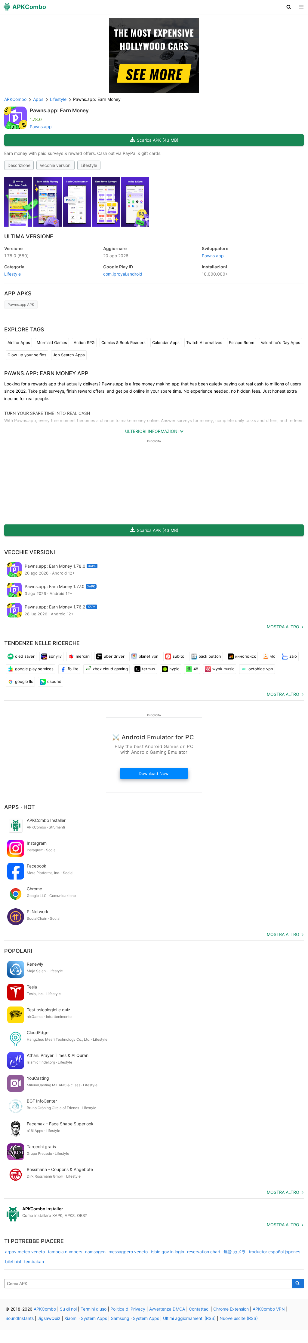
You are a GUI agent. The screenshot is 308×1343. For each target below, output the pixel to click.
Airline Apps (19, 342)
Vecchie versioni (55, 165)
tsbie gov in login (167, 1251)
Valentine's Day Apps (280, 342)
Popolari (18, 951)
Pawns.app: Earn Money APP (46, 373)
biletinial (13, 1261)
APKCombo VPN (269, 1308)
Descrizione (19, 165)
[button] (288, 7)
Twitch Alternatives (204, 342)
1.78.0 (16, 255)
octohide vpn (260, 668)
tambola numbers (65, 1251)
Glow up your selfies (27, 354)
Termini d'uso (93, 1308)
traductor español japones (274, 1251)
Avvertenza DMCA (167, 1308)
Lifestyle (89, 165)
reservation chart (203, 1251)
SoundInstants (19, 1318)
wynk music (223, 668)
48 (195, 668)
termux (148, 668)
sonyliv (55, 656)
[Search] (298, 1283)
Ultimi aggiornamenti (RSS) (189, 1318)
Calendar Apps (166, 342)
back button (210, 656)
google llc (24, 681)
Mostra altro (283, 626)
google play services (34, 668)
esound (54, 681)
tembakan (34, 1261)
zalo (293, 656)
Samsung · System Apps (135, 1318)
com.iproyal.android (122, 273)
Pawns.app (41, 126)
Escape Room (241, 342)
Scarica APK (157, 140)
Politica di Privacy (127, 1308)
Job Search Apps (69, 354)
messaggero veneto (128, 1251)
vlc (272, 656)
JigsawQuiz (49, 1318)
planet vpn (149, 656)
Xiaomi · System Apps (85, 1318)
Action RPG (84, 342)
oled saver (25, 656)
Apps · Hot (19, 807)
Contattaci (199, 1308)
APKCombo (15, 99)
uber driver (114, 656)
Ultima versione (28, 236)
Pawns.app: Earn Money (59, 110)
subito (178, 656)
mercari (83, 656)
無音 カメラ (234, 1251)
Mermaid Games (52, 342)
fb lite (73, 668)
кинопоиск (245, 656)
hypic (174, 668)
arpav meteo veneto (25, 1251)
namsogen (95, 1251)
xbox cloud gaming (110, 668)
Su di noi (68, 1308)
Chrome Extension (231, 1308)
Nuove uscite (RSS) (239, 1318)
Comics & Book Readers (123, 342)
